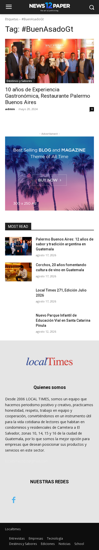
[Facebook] (13, 500)
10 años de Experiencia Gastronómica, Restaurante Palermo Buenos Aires (47, 96)
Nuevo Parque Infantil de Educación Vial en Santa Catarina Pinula (63, 320)
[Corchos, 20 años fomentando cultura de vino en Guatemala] (18, 272)
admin (10, 109)
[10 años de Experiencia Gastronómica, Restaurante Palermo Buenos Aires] (49, 61)
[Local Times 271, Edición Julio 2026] (18, 297)
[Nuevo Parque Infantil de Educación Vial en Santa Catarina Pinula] (18, 322)
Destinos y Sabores (19, 81)
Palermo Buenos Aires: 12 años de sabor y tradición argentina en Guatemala (64, 244)
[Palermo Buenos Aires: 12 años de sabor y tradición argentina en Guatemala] (18, 246)
